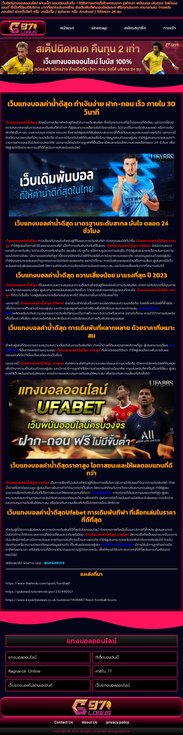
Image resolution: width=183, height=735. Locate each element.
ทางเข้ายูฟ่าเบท (101, 492)
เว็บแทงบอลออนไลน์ (112, 685)
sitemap (99, 28)
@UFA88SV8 (54, 563)
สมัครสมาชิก (135, 28)
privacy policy (117, 722)
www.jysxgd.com (119, 731)
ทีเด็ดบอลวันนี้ (107, 657)
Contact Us (63, 722)
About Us (89, 722)
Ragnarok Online (24, 671)
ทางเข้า (169, 28)
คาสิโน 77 (103, 671)
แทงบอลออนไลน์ (22, 657)
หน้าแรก (67, 28)
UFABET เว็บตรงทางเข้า (117, 544)
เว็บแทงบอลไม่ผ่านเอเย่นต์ (30, 685)
